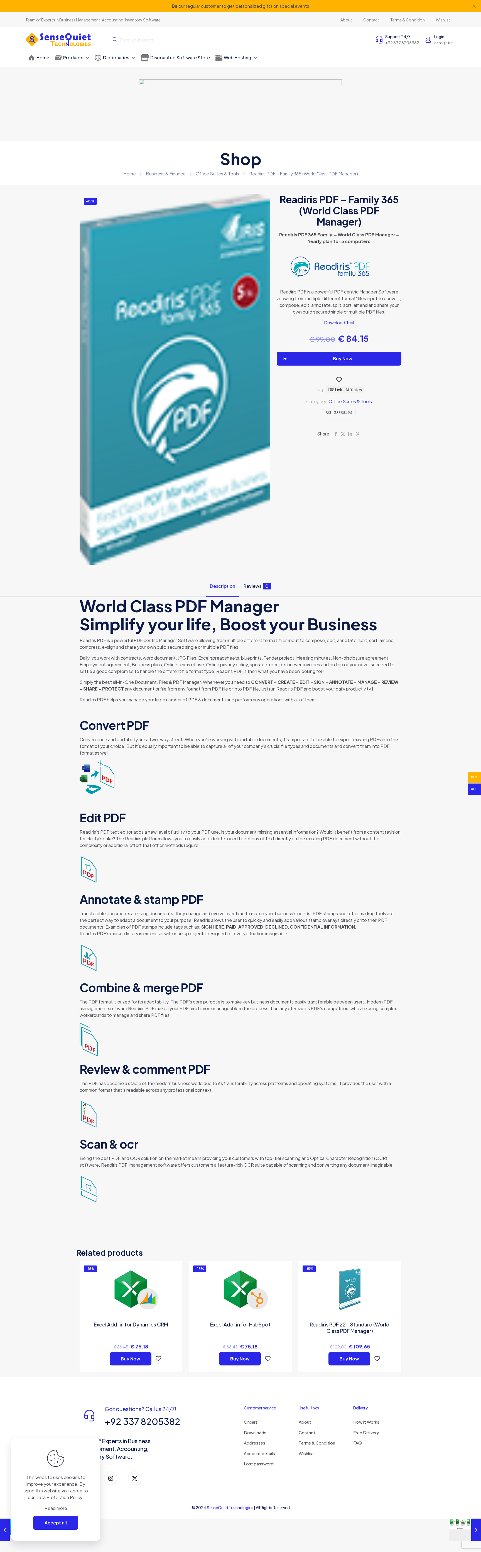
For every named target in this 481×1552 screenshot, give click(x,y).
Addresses (254, 1442)
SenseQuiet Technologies (230, 1507)
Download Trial (339, 322)
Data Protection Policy (58, 1497)
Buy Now (130, 1359)
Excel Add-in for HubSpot (240, 1324)
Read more (56, 1508)
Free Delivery (366, 1432)
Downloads (255, 1432)
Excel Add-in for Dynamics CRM (131, 1324)
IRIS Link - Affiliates (345, 389)
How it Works (366, 1421)
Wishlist (306, 1453)
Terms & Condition (317, 1442)
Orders (251, 1421)
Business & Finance (166, 174)
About (305, 1421)
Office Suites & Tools (217, 174)
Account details (259, 1453)
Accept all (56, 1523)
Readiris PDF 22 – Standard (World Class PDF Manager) (349, 1327)
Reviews (256, 586)
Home (129, 174)
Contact (307, 1432)
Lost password (259, 1463)
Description (222, 586)
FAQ (357, 1442)
